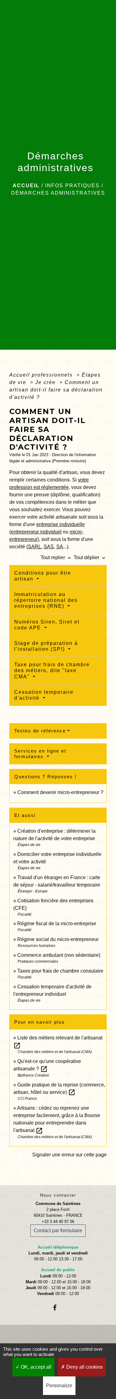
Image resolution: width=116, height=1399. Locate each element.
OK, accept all (35, 1367)
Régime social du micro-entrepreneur (58, 939)
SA (59, 546)
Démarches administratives (58, 193)
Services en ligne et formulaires (40, 753)
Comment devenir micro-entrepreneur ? (60, 792)
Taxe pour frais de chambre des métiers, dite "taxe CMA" (52, 670)
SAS (49, 546)
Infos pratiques (72, 185)
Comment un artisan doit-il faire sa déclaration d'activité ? (56, 390)
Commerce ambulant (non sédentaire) (58, 955)
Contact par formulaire (58, 1230)
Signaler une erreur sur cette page (69, 1154)
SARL (34, 546)
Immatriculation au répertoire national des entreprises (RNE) (46, 600)
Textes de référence (40, 730)
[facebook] (58, 1307)
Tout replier (56, 557)
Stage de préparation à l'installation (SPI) (46, 646)
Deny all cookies (84, 1367)
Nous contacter (58, 1195)
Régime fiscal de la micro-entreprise (56, 923)
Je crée (46, 382)
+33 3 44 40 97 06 (58, 1221)
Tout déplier (90, 557)
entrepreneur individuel (36, 531)
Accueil (26, 185)
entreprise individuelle (60, 524)
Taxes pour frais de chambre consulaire (60, 971)
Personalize (59, 1385)
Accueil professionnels (42, 375)
